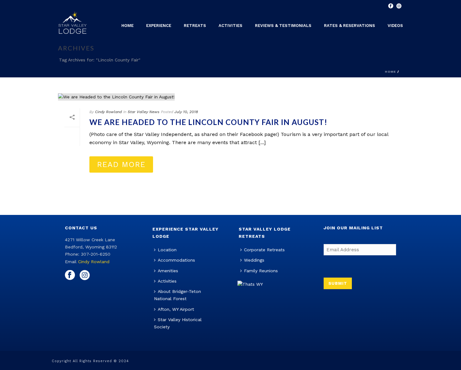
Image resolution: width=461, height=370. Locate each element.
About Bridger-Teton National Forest (177, 295)
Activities (230, 25)
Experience (158, 25)
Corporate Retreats (264, 249)
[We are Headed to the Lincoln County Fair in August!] (230, 97)
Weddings (254, 260)
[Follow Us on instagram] (85, 275)
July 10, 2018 (186, 112)
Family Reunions (261, 270)
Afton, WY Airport (176, 309)
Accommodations (176, 260)
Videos (395, 25)
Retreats (195, 25)
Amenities (168, 270)
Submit (337, 283)
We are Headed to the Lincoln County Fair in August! (208, 122)
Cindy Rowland (108, 112)
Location (167, 249)
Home (127, 25)
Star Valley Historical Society (178, 323)
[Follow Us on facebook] (70, 275)
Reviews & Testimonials (283, 25)
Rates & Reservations (349, 25)
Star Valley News (143, 112)
